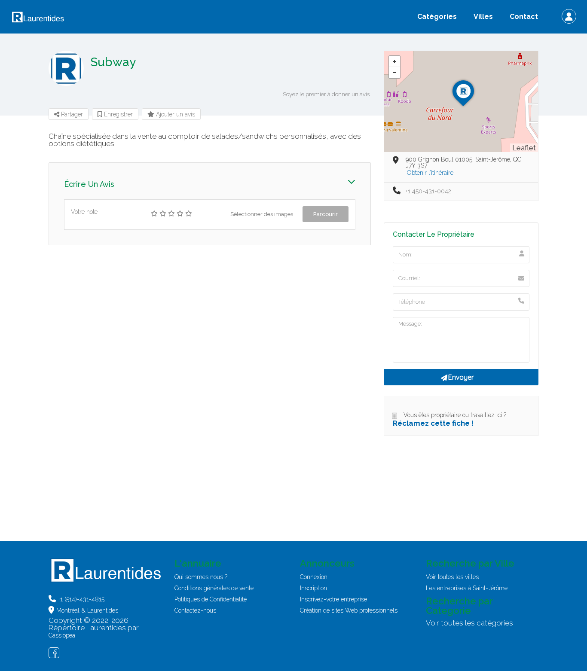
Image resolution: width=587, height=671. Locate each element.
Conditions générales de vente (214, 588)
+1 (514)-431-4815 (81, 599)
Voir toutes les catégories (469, 623)
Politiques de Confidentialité (210, 599)
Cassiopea (62, 635)
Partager (71, 114)
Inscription (313, 588)
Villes (483, 16)
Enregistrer (117, 114)
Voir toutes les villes (452, 576)
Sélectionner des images (261, 214)
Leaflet (524, 147)
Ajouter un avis (174, 114)
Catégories (437, 16)
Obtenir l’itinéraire (430, 172)
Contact (524, 16)
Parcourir (325, 214)
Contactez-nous (195, 610)
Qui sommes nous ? (200, 576)
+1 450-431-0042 (428, 191)
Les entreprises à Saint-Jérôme (467, 588)
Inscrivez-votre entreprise (333, 599)
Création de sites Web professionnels (348, 610)
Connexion (313, 576)
